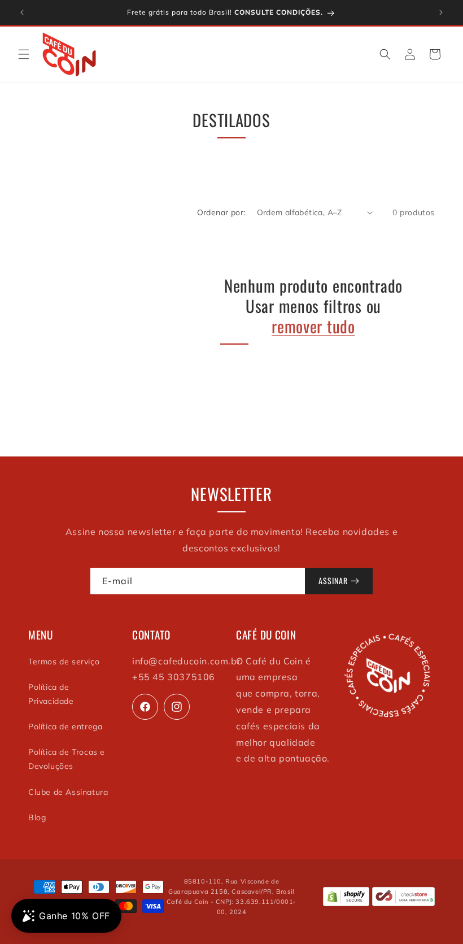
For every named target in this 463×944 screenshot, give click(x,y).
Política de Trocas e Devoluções (66, 759)
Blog (37, 817)
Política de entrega (65, 726)
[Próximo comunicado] (441, 12)
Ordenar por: (221, 212)
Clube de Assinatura (68, 792)
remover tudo (313, 326)
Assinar (333, 580)
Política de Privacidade (51, 694)
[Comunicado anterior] (22, 12)
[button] (23, 54)
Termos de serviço (63, 661)
